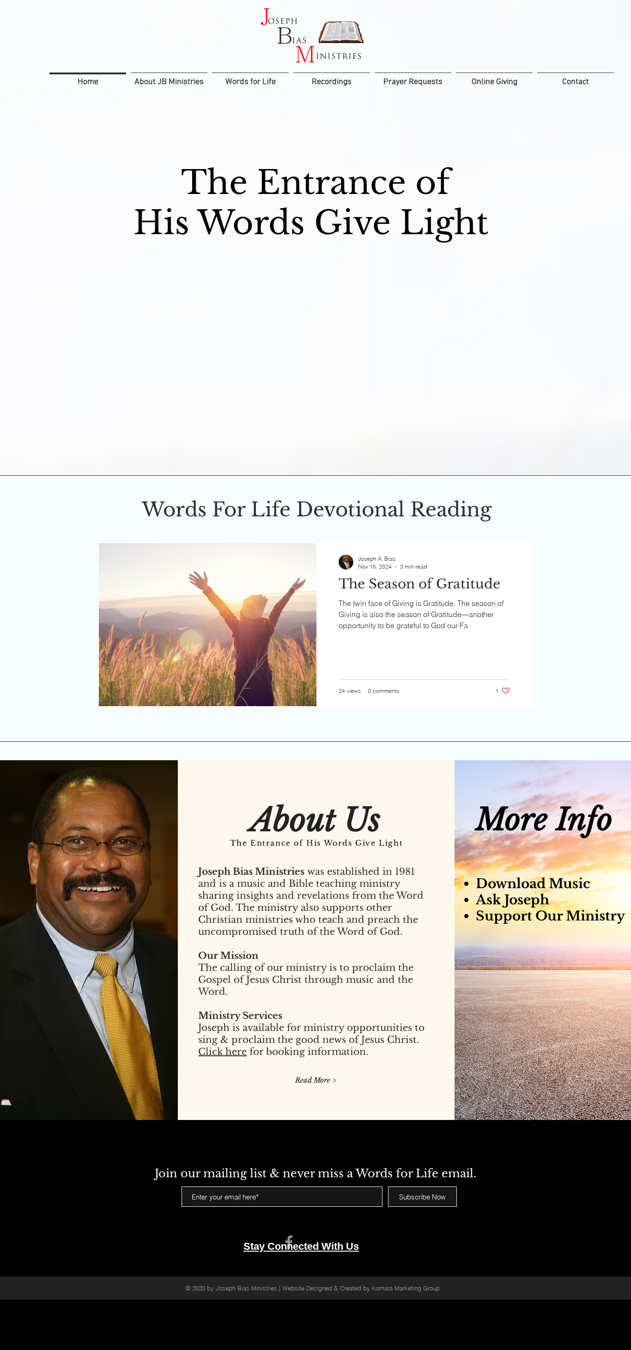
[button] (331, 78)
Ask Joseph (512, 900)
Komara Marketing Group (407, 1288)
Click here (222, 1051)
